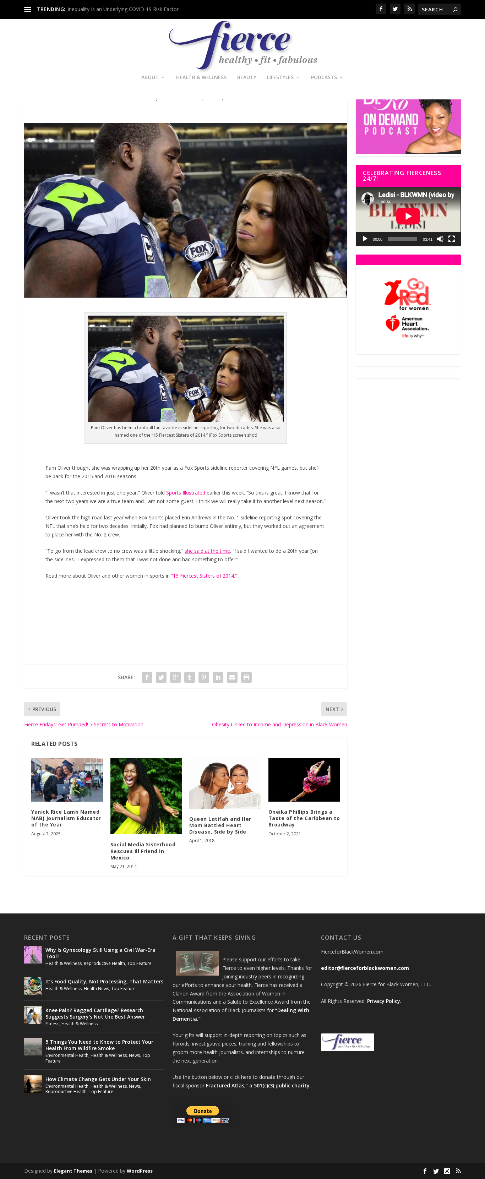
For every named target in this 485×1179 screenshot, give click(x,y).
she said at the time (207, 550)
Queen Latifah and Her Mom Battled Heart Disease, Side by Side (220, 825)
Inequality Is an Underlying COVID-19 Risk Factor (123, 9)
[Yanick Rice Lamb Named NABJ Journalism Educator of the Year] (67, 780)
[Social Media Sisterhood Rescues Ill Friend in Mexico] (146, 796)
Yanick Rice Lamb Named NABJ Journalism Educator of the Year (66, 818)
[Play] (365, 238)
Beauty (246, 78)
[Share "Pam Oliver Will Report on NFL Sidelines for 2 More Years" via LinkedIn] (218, 677)
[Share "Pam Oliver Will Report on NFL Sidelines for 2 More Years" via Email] (232, 677)
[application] (408, 216)
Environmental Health (66, 1055)
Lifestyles (280, 78)
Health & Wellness (201, 78)
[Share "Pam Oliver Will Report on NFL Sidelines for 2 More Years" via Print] (246, 677)
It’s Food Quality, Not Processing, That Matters (104, 981)
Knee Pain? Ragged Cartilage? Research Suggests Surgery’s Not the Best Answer (95, 1013)
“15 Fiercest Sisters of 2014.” (204, 575)
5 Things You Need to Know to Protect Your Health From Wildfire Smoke (99, 1045)
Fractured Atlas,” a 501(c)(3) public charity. (258, 1085)
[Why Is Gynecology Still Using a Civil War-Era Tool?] (33, 955)
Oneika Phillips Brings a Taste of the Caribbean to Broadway (304, 818)
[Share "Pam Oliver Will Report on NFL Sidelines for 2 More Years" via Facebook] (147, 677)
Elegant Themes (73, 1171)
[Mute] (440, 238)
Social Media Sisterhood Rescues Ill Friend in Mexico (143, 851)
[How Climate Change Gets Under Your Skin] (33, 1084)
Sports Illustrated (185, 492)
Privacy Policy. (384, 1001)
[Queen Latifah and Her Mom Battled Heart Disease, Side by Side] (225, 783)
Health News (96, 989)
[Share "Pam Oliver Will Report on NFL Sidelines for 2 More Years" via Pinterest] (204, 677)
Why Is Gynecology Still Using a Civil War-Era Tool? (100, 953)
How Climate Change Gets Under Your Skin (98, 1079)
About (150, 78)
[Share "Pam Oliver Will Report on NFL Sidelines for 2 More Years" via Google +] (175, 677)
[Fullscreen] (451, 238)
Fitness (52, 1024)
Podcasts (324, 78)
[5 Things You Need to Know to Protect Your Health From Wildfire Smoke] (33, 1046)
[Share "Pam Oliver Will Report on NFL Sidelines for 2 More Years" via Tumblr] (189, 677)
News (134, 1055)
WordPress (140, 1171)
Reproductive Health (104, 963)
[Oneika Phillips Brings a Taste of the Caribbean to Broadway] (304, 780)
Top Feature (139, 963)
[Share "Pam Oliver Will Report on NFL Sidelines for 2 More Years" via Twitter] (161, 677)
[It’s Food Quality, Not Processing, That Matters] (33, 986)
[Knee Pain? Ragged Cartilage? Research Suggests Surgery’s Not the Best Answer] (33, 1015)
